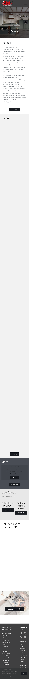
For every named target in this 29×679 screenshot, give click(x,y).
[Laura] (7, 550)
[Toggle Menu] (25, 3)
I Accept (14, 477)
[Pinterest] (21, 637)
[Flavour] (7, 570)
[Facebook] (21, 633)
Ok (23, 673)
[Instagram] (25, 633)
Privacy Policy (14, 473)
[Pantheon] (7, 530)
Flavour (7, 578)
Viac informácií (10, 676)
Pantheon (8, 537)
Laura (7, 557)
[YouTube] (25, 637)
